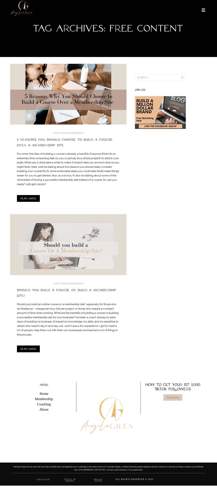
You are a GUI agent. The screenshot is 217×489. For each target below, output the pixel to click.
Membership (44, 399)
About (43, 409)
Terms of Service (70, 480)
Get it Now (173, 397)
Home (44, 394)
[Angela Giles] (21, 10)
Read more (28, 198)
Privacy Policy (98, 480)
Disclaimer (43, 479)
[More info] (201, 10)
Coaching (44, 404)
